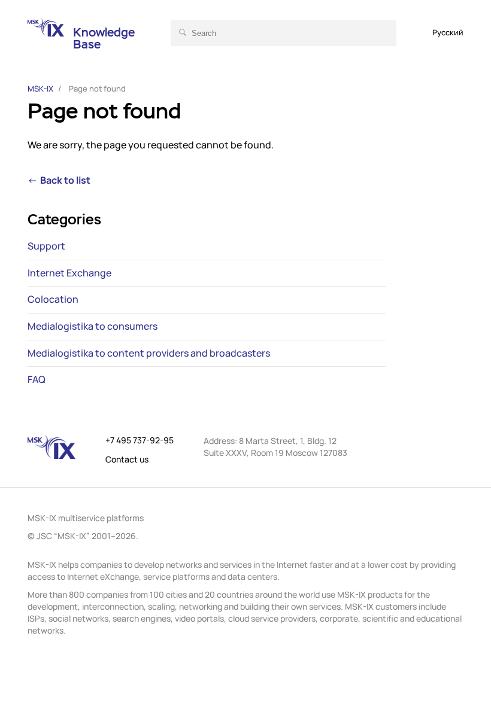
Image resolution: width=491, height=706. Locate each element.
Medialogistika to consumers (92, 327)
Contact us (126, 459)
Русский (447, 32)
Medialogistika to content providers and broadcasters (149, 354)
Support (46, 246)
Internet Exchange (69, 273)
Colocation (53, 300)
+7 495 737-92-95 (139, 440)
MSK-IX (40, 88)
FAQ (37, 380)
